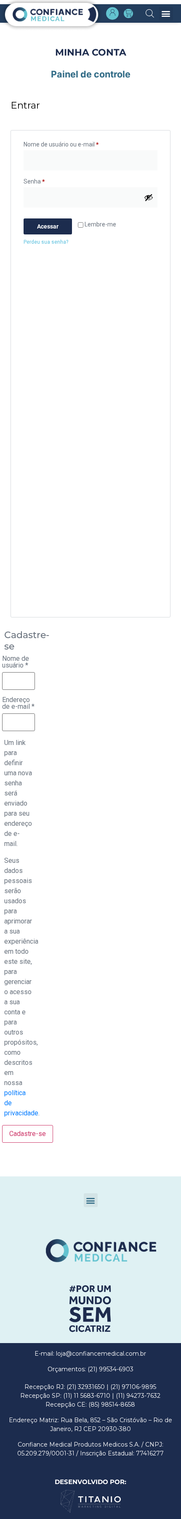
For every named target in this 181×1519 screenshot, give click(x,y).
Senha (34, 181)
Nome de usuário (15, 662)
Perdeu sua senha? (46, 242)
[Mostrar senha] (148, 197)
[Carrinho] (128, 13)
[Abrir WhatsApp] (21, 1498)
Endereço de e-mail (18, 703)
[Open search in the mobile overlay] (150, 12)
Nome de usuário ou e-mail (61, 144)
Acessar (48, 226)
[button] (166, 14)
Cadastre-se (27, 1134)
